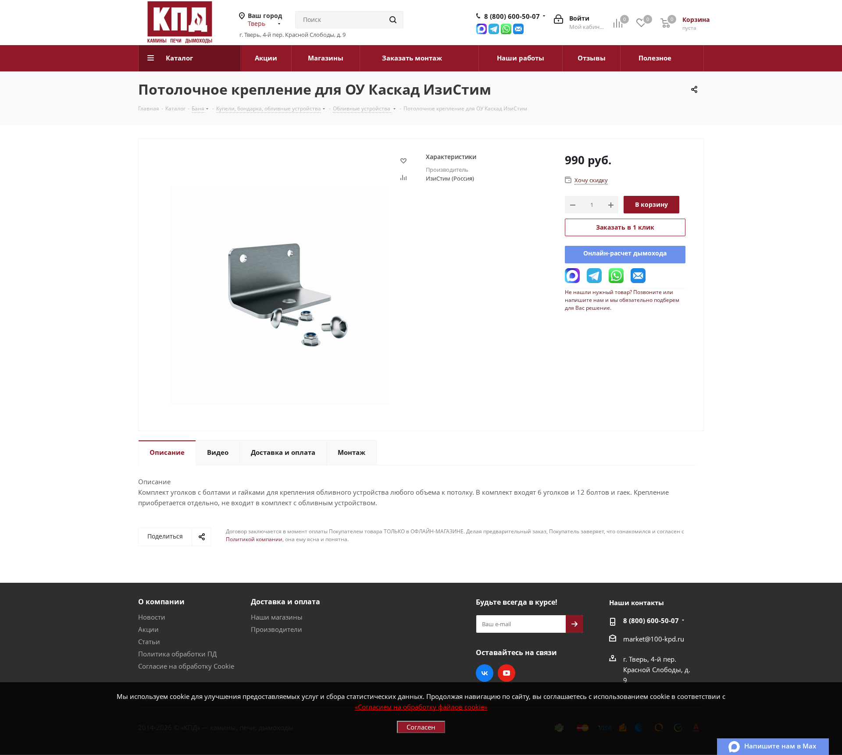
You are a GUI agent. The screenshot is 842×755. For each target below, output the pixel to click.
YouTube (506, 673)
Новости (151, 617)
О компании (161, 601)
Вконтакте (484, 673)
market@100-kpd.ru (653, 638)
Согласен (421, 727)
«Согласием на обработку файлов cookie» (421, 706)
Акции (148, 629)
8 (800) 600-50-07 (512, 16)
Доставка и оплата (285, 601)
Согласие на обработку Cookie (186, 666)
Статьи (149, 641)
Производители (276, 629)
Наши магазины (277, 617)
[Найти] (392, 19)
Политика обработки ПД (177, 653)
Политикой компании (254, 539)
